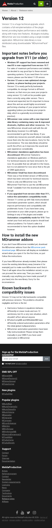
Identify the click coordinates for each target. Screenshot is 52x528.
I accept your (16, 363)
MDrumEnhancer (9, 423)
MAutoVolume (8, 412)
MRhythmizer (7, 429)
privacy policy (21, 363)
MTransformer (8, 384)
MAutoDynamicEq (9, 407)
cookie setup (39, 520)
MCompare (6, 421)
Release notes (26, 10)
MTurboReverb (8, 443)
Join (46, 359)
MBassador (7, 415)
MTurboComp (8, 440)
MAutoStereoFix (9, 409)
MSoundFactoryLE (9, 378)
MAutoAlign (7, 404)
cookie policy (27, 520)
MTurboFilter (7, 394)
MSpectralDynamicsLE (11, 434)
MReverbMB (7, 376)
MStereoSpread (8, 381)
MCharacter (7, 418)
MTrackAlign (7, 437)
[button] (34, 3)
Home (5, 10)
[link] (17, 512)
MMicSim (6, 426)
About (13, 10)
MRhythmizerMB (9, 432)
